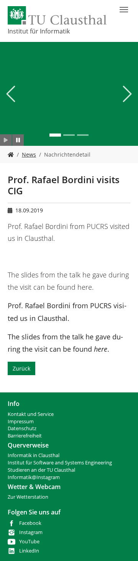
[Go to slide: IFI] (55, 135)
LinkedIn (29, 551)
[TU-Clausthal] (57, 15)
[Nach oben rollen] (122, 545)
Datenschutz (22, 428)
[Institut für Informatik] (11, 154)
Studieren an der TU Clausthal (41, 470)
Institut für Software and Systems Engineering (60, 462)
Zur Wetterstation (28, 497)
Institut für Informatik (39, 31)
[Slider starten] (6, 140)
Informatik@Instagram (34, 477)
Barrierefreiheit (25, 435)
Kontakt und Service (31, 414)
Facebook (30, 523)
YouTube (29, 541)
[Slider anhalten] (18, 140)
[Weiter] (126, 94)
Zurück (21, 368)
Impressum (21, 421)
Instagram (31, 532)
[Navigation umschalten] (123, 9)
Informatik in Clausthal (33, 455)
